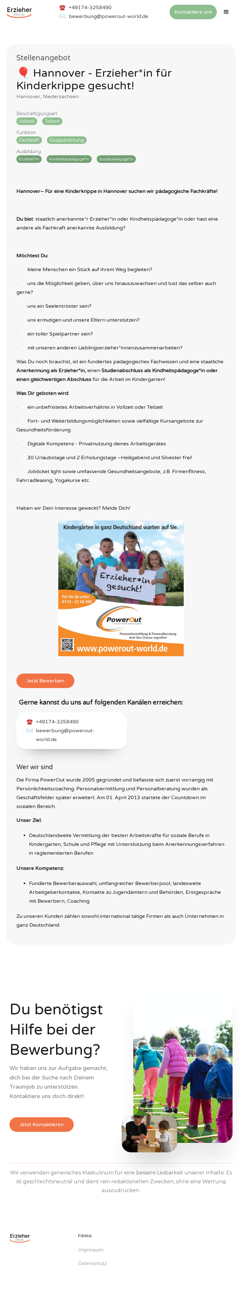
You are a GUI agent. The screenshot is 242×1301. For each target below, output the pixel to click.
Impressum (91, 1250)
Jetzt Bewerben (45, 681)
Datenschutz (92, 1263)
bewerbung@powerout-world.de (108, 16)
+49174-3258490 (90, 7)
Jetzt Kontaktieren (42, 1124)
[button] (226, 12)
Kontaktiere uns (193, 12)
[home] (19, 12)
